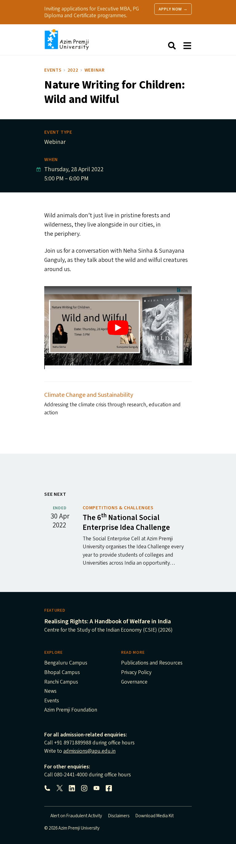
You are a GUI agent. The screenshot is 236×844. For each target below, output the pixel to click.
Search (171, 45)
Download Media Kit (155, 816)
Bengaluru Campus (65, 663)
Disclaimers (118, 816)
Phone (47, 788)
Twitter (59, 788)
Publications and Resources (152, 663)
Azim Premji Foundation (70, 710)
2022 (73, 70)
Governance (134, 682)
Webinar (95, 70)
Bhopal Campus (62, 672)
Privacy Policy (136, 672)
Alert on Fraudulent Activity (76, 816)
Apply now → (173, 9)
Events (52, 70)
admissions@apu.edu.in (89, 751)
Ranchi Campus (61, 682)
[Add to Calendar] (38, 169)
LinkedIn (72, 788)
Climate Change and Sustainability (88, 395)
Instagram (84, 788)
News (50, 691)
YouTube (96, 788)
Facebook (109, 788)
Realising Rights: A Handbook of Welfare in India (107, 621)
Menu (187, 45)
